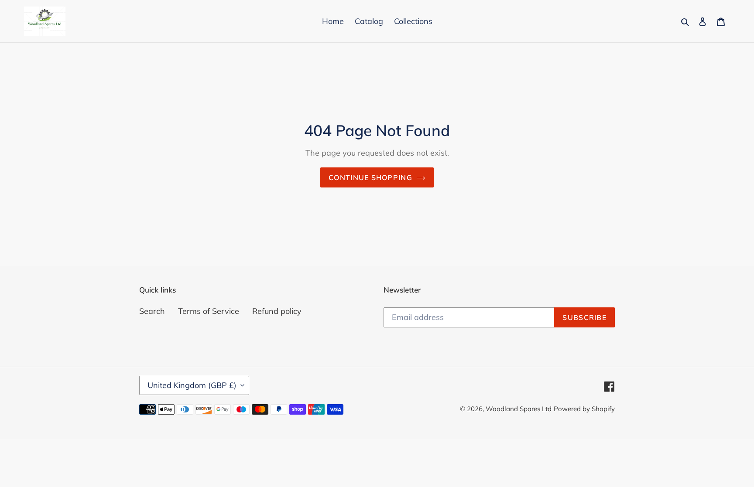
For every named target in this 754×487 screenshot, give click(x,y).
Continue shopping (370, 177)
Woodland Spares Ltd (519, 409)
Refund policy (277, 311)
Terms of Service (208, 311)
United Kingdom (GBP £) (191, 385)
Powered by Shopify (584, 409)
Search (152, 311)
